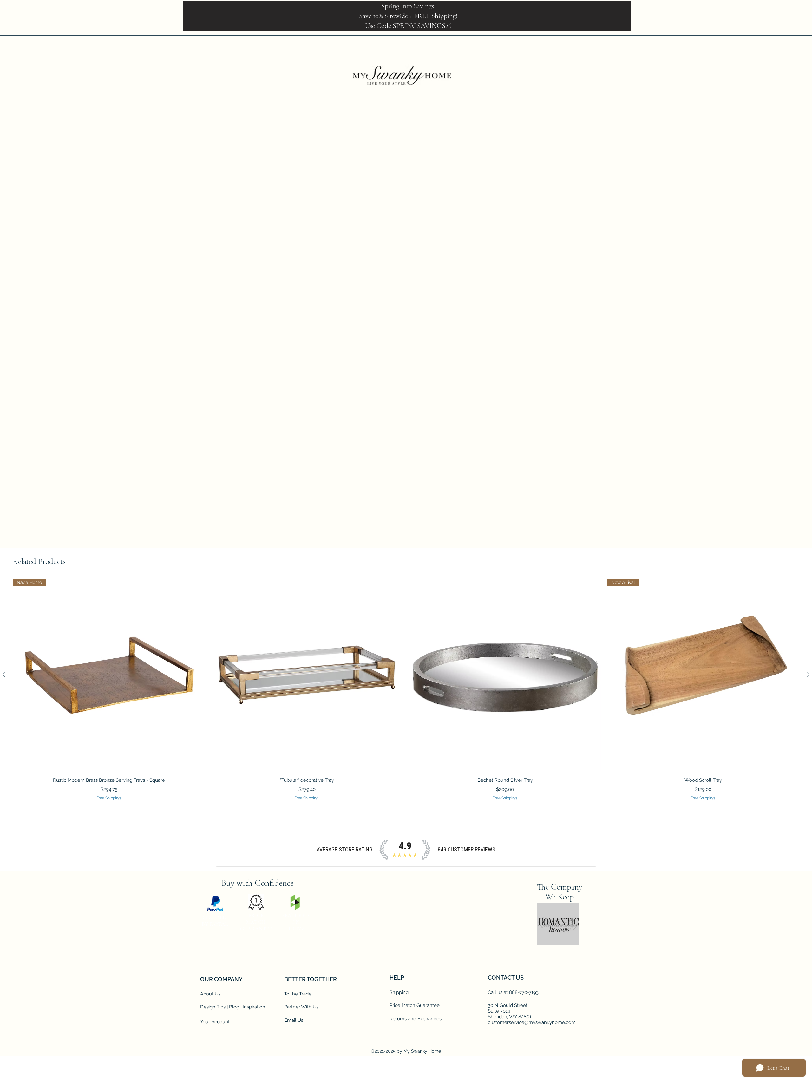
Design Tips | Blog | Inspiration (232, 1032)
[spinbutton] (474, 336)
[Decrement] (465, 336)
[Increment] (484, 336)
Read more (469, 275)
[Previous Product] (4, 674)
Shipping (399, 1018)
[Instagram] (270, 959)
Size (467, 290)
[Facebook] (736, 39)
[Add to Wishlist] (542, 358)
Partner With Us (301, 1032)
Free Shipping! (475, 230)
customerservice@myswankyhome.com (532, 1048)
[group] (406, 690)
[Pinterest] (254, 959)
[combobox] (504, 306)
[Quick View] (307, 675)
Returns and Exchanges (416, 1044)
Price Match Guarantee (415, 1031)
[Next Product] (808, 674)
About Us (210, 1019)
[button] (782, 39)
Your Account (215, 1047)
